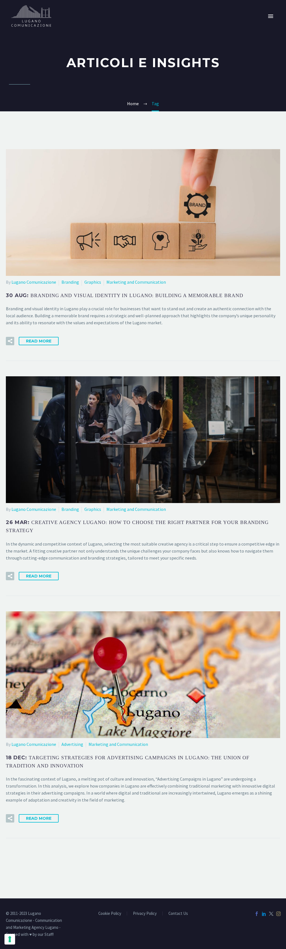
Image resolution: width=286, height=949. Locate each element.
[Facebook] (256, 914)
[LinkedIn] (264, 914)
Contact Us (178, 914)
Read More (38, 341)
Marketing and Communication (136, 282)
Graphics (92, 282)
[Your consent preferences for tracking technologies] (9, 939)
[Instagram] (278, 914)
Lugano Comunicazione (33, 282)
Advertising (72, 744)
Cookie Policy (109, 914)
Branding (70, 282)
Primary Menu (271, 16)
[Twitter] (271, 914)
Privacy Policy (145, 914)
